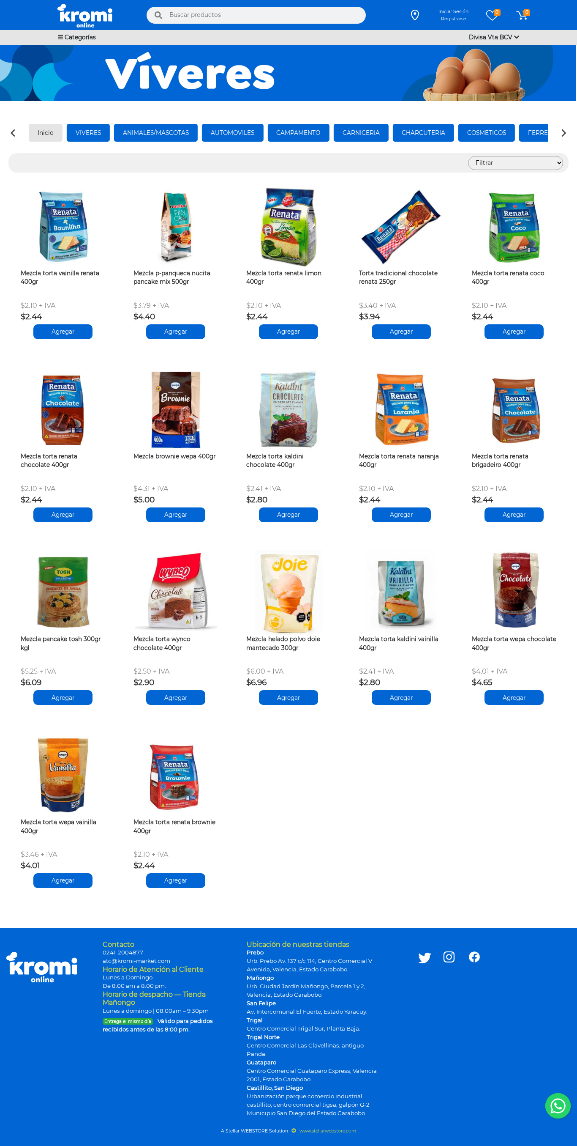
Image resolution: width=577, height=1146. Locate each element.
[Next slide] (563, 133)
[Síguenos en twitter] (424, 1029)
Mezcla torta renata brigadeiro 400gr (500, 460)
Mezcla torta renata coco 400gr (508, 277)
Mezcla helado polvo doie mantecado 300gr (283, 643)
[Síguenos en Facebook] (474, 1029)
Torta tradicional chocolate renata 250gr (398, 277)
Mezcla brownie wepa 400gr (174, 456)
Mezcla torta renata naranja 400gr (399, 460)
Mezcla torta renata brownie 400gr (174, 826)
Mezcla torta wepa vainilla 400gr (58, 826)
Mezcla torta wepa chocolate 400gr (514, 643)
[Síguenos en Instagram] (449, 1029)
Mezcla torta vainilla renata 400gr (60, 277)
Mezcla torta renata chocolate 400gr (49, 460)
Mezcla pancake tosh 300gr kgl (61, 643)
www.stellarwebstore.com (327, 1131)
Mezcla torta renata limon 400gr (283, 277)
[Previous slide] (13, 133)
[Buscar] (158, 15)
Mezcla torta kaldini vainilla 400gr (398, 643)
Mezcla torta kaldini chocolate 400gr (275, 460)
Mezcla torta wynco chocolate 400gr (162, 643)
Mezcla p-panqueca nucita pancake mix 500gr (171, 277)
